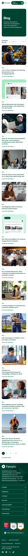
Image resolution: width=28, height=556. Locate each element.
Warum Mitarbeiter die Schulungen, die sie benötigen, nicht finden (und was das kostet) (13, 106)
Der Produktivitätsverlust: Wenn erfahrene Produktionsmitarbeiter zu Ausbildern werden (13, 273)
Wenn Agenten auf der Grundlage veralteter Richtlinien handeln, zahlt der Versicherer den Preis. (13, 406)
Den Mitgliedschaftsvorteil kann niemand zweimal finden (12, 207)
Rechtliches (18, 543)
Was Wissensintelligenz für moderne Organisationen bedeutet (13, 240)
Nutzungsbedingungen (7, 543)
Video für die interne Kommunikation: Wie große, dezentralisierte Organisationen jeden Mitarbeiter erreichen (13, 141)
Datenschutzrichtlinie (14, 540)
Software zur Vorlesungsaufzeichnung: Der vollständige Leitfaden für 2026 (12, 372)
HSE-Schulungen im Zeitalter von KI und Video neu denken (13, 339)
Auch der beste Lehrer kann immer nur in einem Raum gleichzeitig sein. (13, 175)
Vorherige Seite (6, 457)
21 (16, 453)
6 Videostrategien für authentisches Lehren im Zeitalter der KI (13, 306)
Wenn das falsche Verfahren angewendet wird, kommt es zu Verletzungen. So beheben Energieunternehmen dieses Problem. (14, 441)
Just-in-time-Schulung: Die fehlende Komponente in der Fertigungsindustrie (13, 72)
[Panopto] (6, 3)
